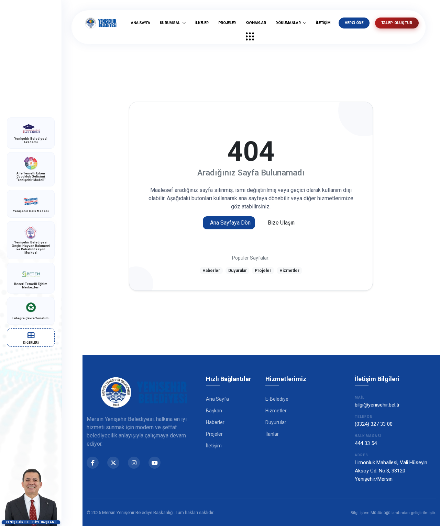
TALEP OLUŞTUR (396, 23)
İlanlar (272, 434)
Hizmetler (289, 270)
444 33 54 (366, 443)
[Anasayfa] (100, 23)
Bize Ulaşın (281, 222)
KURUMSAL (170, 23)
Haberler (211, 270)
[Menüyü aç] (249, 36)
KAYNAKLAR (255, 23)
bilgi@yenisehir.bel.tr (377, 405)
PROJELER (227, 23)
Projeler (263, 270)
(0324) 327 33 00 (374, 424)
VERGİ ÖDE (354, 23)
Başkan (214, 410)
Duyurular (237, 270)
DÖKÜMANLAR (288, 23)
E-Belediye (276, 399)
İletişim (214, 445)
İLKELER (202, 23)
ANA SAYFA (140, 23)
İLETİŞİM (323, 23)
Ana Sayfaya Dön (230, 222)
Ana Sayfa (217, 399)
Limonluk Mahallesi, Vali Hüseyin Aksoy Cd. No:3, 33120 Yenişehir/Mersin (391, 470)
